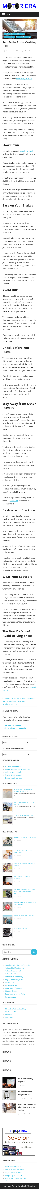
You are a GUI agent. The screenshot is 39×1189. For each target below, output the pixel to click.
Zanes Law (14, 501)
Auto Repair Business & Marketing (14, 34)
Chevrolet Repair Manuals (14, 1170)
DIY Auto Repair (11, 985)
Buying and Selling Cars (14, 979)
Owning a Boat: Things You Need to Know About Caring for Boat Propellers (27, 1107)
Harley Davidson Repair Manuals (17, 769)
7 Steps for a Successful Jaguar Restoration (19, 698)
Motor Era (28, 51)
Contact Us (9, 1017)
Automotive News (9, 37)
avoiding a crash (26, 151)
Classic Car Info (10, 1012)
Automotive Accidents (13, 971)
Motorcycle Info (11, 991)
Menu (8, 14)
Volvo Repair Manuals (13, 772)
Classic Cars (9, 982)
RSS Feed (8, 1014)
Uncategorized (10, 997)
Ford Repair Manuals (13, 766)
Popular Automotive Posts (15, 994)
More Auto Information (14, 988)
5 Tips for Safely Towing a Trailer (23, 815)
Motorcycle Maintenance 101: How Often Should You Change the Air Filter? (24, 891)
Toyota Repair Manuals (13, 775)
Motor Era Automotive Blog (15, 1009)
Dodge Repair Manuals (13, 778)
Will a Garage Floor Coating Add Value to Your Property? (23, 790)
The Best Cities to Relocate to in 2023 (25, 915)
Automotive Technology (23, 37)
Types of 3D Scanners (20, 928)
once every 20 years (24, 79)
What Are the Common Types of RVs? (25, 837)
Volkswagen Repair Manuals (15, 1178)
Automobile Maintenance (14, 968)
